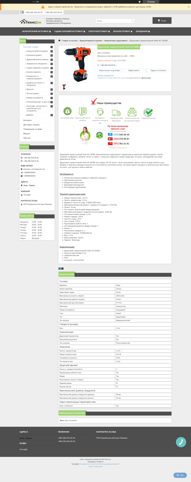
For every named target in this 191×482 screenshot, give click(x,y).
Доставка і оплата (31, 125)
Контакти (27, 120)
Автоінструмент (33, 93)
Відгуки (26, 133)
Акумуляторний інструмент (35, 31)
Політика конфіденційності (110, 464)
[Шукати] (132, 21)
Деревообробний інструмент (38, 59)
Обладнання (142, 31)
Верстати (30, 89)
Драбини (30, 115)
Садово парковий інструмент (68, 31)
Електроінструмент (98, 31)
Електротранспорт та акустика (39, 102)
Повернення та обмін (32, 129)
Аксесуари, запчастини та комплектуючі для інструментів (37, 108)
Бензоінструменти (34, 72)
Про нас (27, 138)
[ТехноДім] (31, 21)
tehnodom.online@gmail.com (34, 169)
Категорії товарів (30, 47)
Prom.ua (108, 459)
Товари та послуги (70, 41)
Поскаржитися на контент (88, 464)
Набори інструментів (35, 98)
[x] (62, 269)
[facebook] (59, 269)
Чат (182, 475)
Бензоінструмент (121, 31)
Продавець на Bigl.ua (95, 462)
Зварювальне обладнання (37, 64)
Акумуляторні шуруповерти (115, 41)
